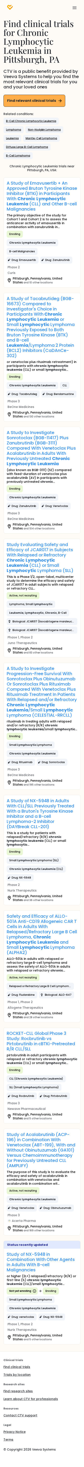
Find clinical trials (16, 1367)
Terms (8, 1439)
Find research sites (18, 1391)
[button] (31, 121)
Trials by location (17, 1375)
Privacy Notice (14, 1432)
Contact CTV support (20, 1415)
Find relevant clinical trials (31, 100)
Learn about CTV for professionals (30, 1399)
